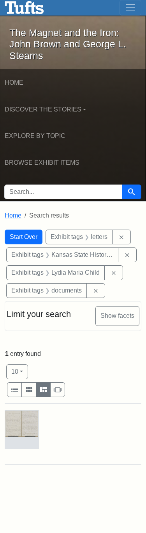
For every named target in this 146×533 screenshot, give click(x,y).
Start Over (23, 236)
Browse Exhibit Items (42, 162)
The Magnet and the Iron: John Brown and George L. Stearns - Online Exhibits (24, 7)
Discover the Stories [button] (43, 109)
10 (19, 371)
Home (14, 82)
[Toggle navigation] (130, 8)
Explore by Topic (35, 135)
